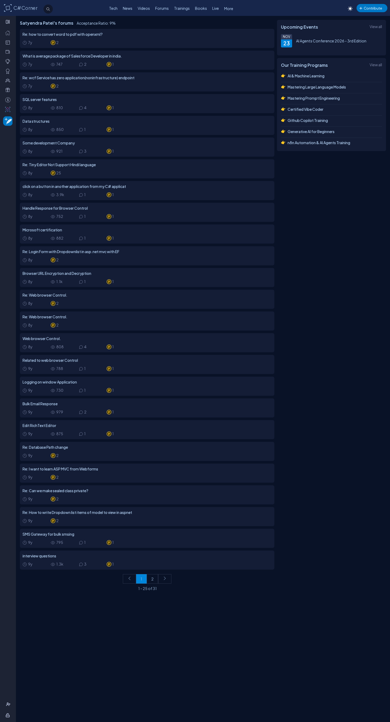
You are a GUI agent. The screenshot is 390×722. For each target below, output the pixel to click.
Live (215, 8)
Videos (144, 8)
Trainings (182, 8)
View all (376, 26)
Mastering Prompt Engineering (314, 98)
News (127, 8)
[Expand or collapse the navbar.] (8, 22)
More (228, 8)
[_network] (9, 80)
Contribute (373, 8)
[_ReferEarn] (9, 90)
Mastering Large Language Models (317, 87)
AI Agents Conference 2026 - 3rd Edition (331, 40)
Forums (162, 8)
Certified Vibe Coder (305, 109)
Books (201, 8)
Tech (113, 8)
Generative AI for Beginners (311, 131)
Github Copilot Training (308, 120)
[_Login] (8, 715)
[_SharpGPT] (9, 109)
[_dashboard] (9, 42)
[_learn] (9, 61)
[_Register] (9, 704)
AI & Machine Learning (306, 75)
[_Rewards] (9, 100)
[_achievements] (9, 71)
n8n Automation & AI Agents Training (319, 142)
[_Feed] (9, 32)
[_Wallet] (9, 51)
